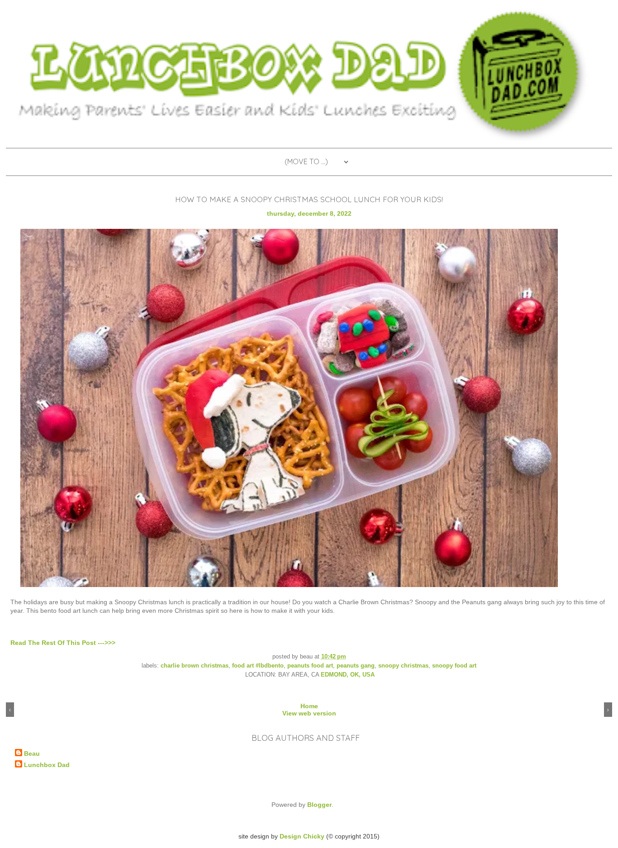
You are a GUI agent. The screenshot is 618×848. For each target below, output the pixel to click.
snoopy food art (454, 666)
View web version (309, 713)
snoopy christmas (403, 666)
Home (309, 706)
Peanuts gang (356, 666)
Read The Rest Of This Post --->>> (62, 642)
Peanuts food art (310, 666)
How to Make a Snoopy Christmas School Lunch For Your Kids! (309, 199)
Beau (32, 753)
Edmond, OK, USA (348, 675)
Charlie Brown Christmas (194, 666)
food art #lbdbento (258, 666)
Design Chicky (302, 836)
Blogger (319, 804)
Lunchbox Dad (47, 764)
